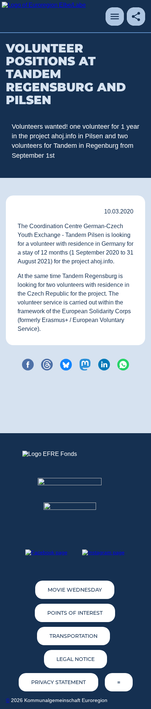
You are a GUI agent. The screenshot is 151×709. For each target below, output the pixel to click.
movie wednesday (75, 589)
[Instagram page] (103, 552)
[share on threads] (47, 364)
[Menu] (115, 16)
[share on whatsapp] (123, 364)
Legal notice (75, 659)
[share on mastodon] (85, 364)
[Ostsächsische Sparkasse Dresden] (76, 515)
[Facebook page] (46, 552)
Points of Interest (75, 613)
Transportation (73, 636)
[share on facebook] (28, 364)
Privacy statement (58, 682)
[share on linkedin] (104, 364)
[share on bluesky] (66, 364)
